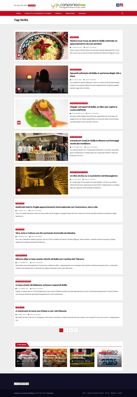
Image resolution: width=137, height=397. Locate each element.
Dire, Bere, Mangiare (75, 137)
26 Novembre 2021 (78, 113)
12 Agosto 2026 (106, 361)
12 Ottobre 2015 (23, 288)
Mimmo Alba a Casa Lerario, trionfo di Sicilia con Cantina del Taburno (49, 259)
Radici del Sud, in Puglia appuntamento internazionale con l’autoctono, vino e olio (56, 207)
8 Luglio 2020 (76, 179)
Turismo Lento (74, 37)
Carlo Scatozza (91, 47)
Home (18, 13)
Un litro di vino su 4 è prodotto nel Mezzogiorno (94, 176)
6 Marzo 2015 (22, 314)
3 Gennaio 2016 (22, 236)
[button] (122, 13)
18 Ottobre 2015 (23, 262)
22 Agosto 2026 (24, 361)
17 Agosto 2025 (77, 47)
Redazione (70, 13)
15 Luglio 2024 (77, 79)
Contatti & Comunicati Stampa (38, 13)
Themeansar (50, 393)
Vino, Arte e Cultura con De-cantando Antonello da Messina (45, 233)
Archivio (82, 13)
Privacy (58, 13)
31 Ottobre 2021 (77, 147)
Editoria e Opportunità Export (78, 103)
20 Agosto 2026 (51, 361)
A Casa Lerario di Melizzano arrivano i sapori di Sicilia (41, 285)
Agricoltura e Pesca (78, 352)
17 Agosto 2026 (79, 361)
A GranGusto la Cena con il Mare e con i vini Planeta (40, 311)
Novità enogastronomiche (23, 281)
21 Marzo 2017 (22, 210)
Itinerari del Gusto (75, 69)
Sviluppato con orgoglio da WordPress (24, 393)
